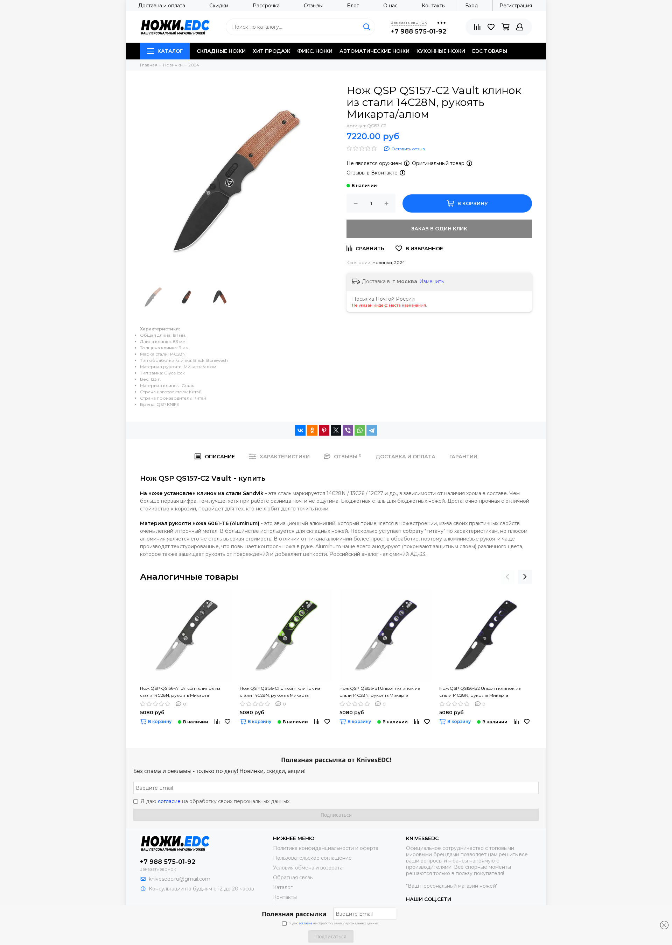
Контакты (434, 5)
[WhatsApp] (360, 430)
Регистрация (515, 5)
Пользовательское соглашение (312, 858)
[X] (336, 430)
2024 (399, 262)
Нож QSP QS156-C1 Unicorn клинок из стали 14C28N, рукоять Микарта (280, 692)
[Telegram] (371, 430)
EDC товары (489, 51)
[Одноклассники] (312, 430)
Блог (353, 5)
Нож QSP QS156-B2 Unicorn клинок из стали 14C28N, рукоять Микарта (480, 692)
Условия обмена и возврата (308, 868)
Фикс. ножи (314, 51)
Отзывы (313, 5)
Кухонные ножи (440, 51)
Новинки (382, 262)
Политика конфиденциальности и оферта (325, 848)
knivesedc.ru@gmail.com (179, 879)
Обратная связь (293, 877)
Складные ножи (221, 51)
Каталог (170, 51)
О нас (390, 5)
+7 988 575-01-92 (418, 31)
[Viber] (348, 430)
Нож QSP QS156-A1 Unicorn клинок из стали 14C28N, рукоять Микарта (180, 692)
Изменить (431, 281)
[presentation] (507, 577)
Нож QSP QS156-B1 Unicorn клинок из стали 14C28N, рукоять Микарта (380, 692)
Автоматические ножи (375, 51)
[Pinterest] (324, 430)
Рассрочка (266, 5)
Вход (471, 5)
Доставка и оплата (161, 5)
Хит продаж (271, 51)
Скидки (218, 5)
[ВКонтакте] (300, 430)
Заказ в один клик (439, 228)
